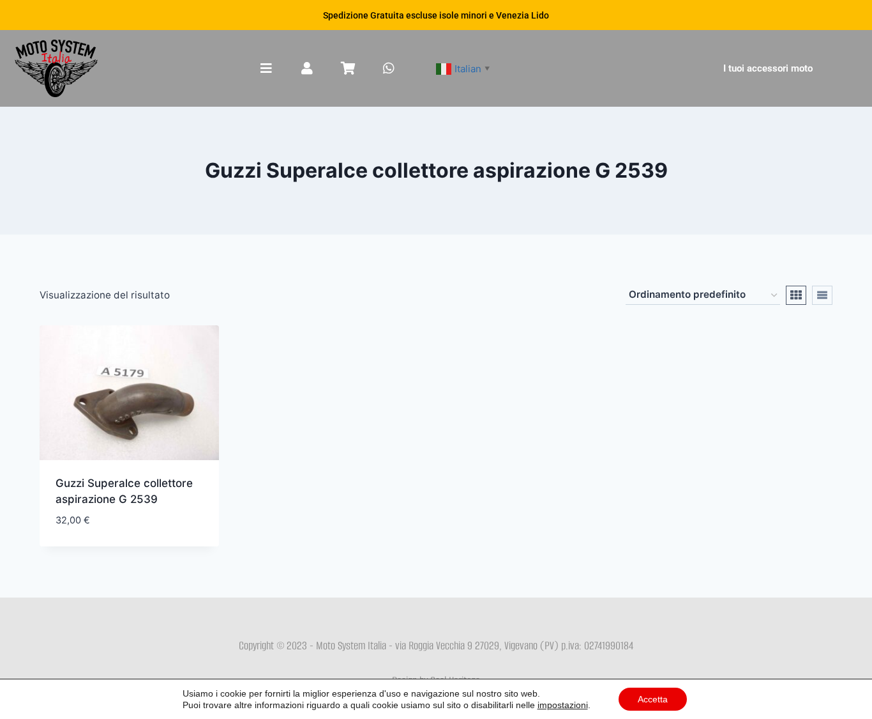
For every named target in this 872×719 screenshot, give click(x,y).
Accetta (653, 699)
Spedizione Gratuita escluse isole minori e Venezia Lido (436, 15)
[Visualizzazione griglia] (796, 295)
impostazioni (562, 705)
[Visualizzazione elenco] (822, 295)
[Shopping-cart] (347, 68)
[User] (307, 68)
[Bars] (266, 68)
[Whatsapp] (388, 68)
